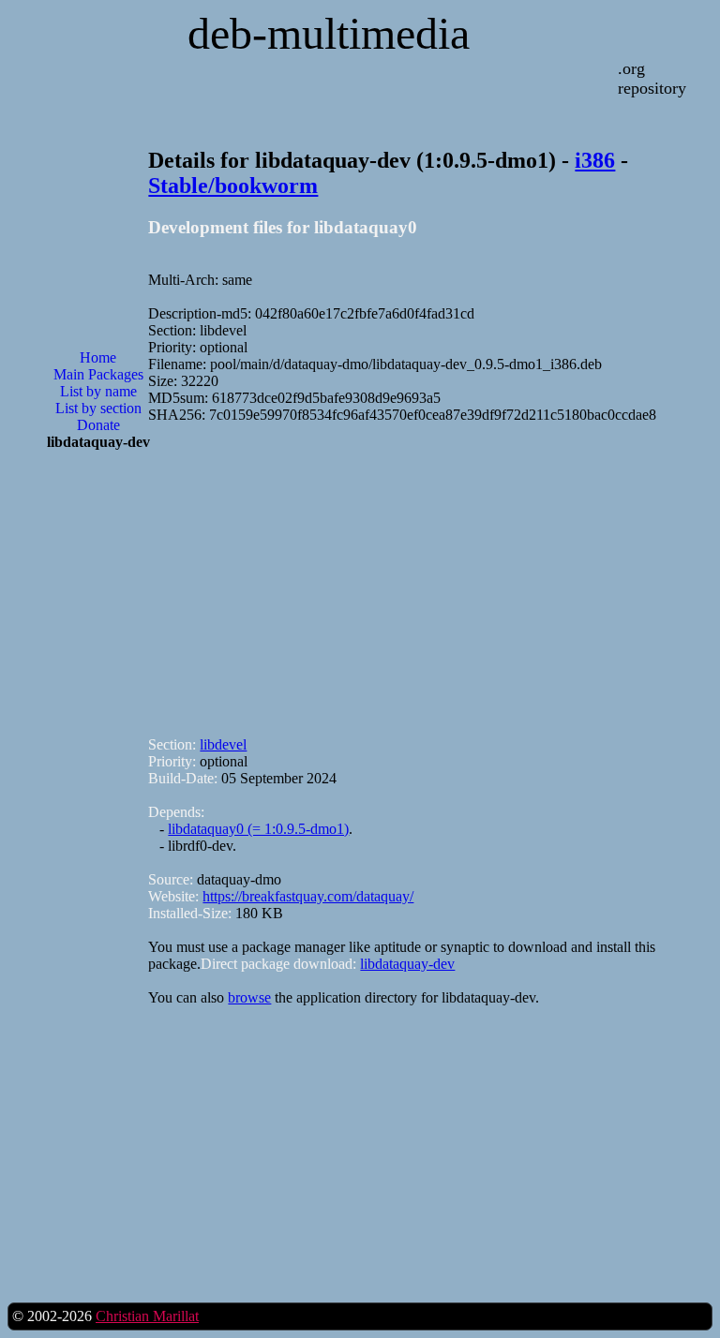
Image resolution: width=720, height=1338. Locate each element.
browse (249, 997)
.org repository (652, 78)
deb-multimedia (329, 33)
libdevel (223, 744)
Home (98, 357)
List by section (98, 408)
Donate (98, 425)
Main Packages (98, 374)
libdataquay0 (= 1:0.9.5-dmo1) (258, 829)
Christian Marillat (147, 1316)
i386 (595, 160)
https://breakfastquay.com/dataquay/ (307, 896)
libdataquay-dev (407, 964)
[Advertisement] (98, 765)
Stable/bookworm (233, 185)
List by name (98, 391)
